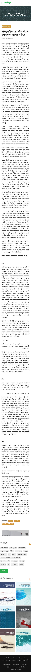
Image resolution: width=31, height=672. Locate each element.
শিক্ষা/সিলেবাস (22, 548)
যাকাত (13, 554)
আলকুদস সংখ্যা (4, 551)
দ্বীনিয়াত (10, 521)
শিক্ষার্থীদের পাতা (6, 27)
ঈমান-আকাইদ (4, 548)
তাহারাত (26, 551)
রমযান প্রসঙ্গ (3, 554)
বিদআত (21, 564)
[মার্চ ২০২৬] (23, 651)
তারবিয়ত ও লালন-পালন (7, 523)
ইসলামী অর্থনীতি (16, 558)
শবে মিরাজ (3, 564)
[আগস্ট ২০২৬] (7, 604)
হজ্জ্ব (9, 554)
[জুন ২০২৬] (7, 628)
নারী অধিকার (14, 564)
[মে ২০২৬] (23, 628)
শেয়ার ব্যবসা (15, 561)
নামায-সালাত (18, 551)
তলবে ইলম (16, 521)
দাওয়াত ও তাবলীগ (5, 561)
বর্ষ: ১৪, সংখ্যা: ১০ (15, 14)
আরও (4, 571)
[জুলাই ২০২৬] (23, 604)
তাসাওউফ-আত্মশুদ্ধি (5, 558)
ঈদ (8, 564)
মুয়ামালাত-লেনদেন (22, 554)
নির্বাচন (11, 551)
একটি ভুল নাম (13, 548)
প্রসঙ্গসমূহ (4, 543)
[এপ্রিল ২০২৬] (7, 651)
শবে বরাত (22, 561)
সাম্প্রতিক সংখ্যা (6, 578)
